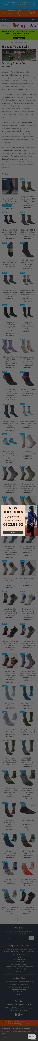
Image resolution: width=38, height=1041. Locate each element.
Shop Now (13, 532)
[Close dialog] (35, 506)
